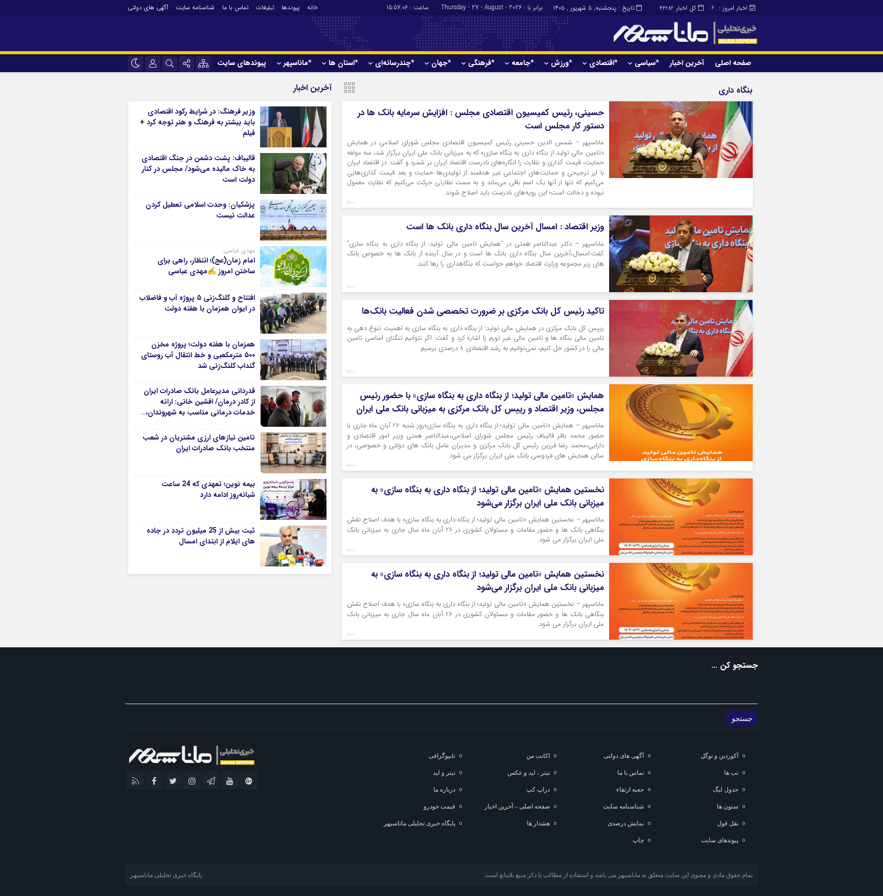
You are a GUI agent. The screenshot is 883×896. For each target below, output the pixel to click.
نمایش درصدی (626, 823)
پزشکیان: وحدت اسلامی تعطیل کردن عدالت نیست (200, 210)
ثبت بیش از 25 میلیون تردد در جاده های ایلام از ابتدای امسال (201, 536)
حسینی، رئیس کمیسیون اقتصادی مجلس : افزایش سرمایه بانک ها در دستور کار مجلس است (481, 119)
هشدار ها (538, 823)
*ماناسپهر (297, 63)
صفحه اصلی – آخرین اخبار (517, 806)
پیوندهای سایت (241, 63)
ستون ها (727, 806)
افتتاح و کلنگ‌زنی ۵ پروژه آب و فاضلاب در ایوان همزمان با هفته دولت (197, 303)
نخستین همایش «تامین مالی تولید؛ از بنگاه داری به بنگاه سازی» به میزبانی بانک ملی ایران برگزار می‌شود (487, 496)
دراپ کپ (538, 789)
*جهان (441, 63)
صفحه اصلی (733, 63)
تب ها (731, 772)
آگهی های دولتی (148, 7)
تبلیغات (265, 7)
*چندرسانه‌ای (394, 63)
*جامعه (522, 63)
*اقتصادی (603, 63)
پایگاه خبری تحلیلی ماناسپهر (419, 823)
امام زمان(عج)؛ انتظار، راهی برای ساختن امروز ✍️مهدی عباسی (206, 266)
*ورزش (561, 63)
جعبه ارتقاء (630, 789)
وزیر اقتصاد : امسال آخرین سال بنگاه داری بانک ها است (505, 227)
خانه (312, 7)
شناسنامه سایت (195, 7)
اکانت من (538, 755)
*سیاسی (647, 63)
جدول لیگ (725, 789)
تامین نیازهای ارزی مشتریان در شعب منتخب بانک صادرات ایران (199, 443)
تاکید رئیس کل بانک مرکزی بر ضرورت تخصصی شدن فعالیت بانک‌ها (483, 311)
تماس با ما (235, 7)
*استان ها (343, 63)
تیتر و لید (444, 772)
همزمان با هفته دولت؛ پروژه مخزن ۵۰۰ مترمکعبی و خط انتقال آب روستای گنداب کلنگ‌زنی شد (198, 355)
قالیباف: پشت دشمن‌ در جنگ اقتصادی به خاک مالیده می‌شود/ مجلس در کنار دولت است (198, 168)
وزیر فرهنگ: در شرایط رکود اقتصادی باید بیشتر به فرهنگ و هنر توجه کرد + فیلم (197, 122)
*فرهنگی (481, 63)
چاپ (638, 840)
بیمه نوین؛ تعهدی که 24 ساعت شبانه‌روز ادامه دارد (208, 489)
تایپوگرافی (442, 755)
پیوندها (290, 7)
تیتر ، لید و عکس (528, 772)
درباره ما (444, 789)
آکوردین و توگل (719, 755)
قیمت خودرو (439, 806)
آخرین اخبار (686, 63)
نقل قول (727, 823)
